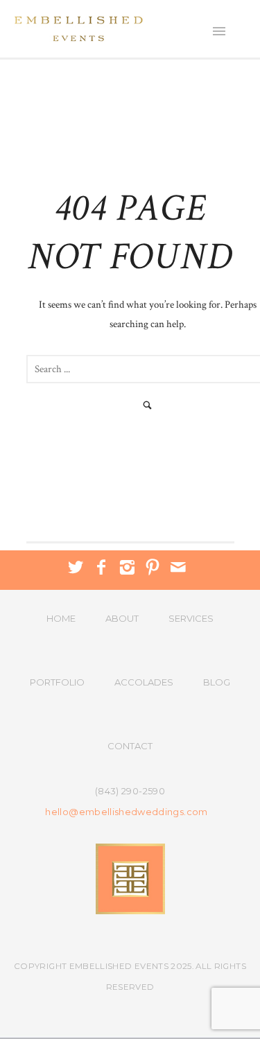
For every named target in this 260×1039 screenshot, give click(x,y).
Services (191, 618)
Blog (216, 682)
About (122, 618)
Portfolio (57, 682)
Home (61, 618)
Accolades (143, 682)
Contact (130, 745)
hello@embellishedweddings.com (126, 812)
